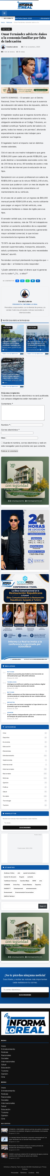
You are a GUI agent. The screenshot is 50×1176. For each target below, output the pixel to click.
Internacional (7, 764)
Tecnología (12, 682)
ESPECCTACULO (9, 896)
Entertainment (18, 888)
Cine (4, 733)
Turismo (6, 805)
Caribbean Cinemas (10, 881)
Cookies (31, 1173)
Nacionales (7, 773)
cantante (30, 877)
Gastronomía (7, 760)
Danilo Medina (27, 884)
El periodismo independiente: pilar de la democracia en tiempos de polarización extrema (26, 715)
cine (40, 881)
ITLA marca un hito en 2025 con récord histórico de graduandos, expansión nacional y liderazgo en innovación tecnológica (37, 345)
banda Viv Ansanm (10, 877)
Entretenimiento (8, 755)
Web (3, 438)
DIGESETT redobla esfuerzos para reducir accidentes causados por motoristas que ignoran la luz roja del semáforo (12, 345)
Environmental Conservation (24, 892)
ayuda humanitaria (29, 873)
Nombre (5, 425)
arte (19, 873)
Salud (5, 792)
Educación (6, 746)
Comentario (7, 404)
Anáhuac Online (9, 873)
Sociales (6, 796)
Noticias (9, 22)
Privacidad (14, 1173)
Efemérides (7, 751)
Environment (8, 892)
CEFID (34, 881)
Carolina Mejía (24, 881)
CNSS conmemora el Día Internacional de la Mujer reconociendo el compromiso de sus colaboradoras (26, 695)
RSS (37, 1173)
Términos (23, 1173)
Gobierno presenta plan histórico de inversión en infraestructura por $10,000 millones (25, 675)
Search (43, 906)
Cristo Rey (16, 884)
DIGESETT (7, 888)
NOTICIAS (7, 327)
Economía (6, 742)
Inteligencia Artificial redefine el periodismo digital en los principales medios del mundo (26, 685)
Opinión (10, 712)
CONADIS (7, 884)
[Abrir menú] (4, 13)
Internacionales (8, 769)
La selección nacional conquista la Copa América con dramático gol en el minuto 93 (27, 705)
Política (5, 787)
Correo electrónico (10, 430)
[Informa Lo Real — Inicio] (25, 5)
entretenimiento (31, 888)
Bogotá (21, 877)
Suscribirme (25, 827)
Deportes (11, 702)
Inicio (3, 22)
